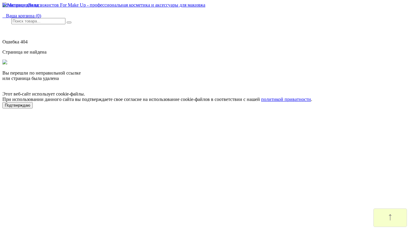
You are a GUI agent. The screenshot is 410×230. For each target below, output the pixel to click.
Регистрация (15, 4)
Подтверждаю (17, 105)
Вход (33, 4)
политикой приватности (286, 99)
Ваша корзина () (21, 15)
